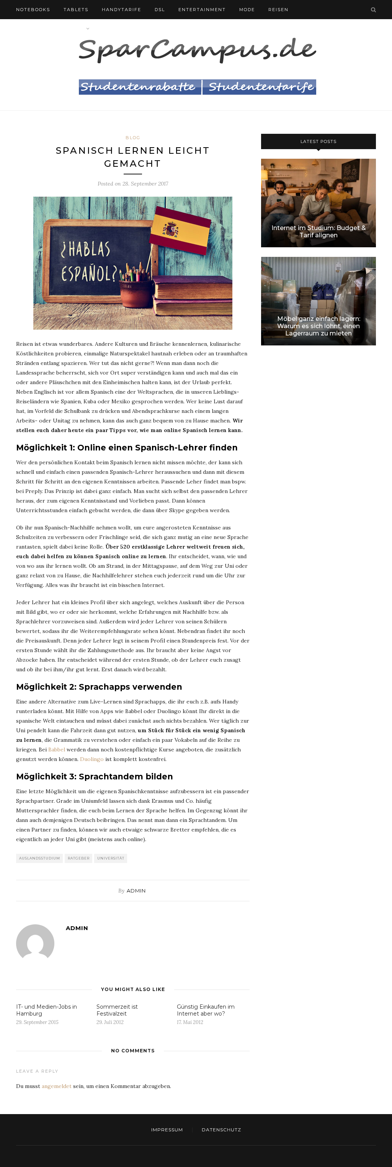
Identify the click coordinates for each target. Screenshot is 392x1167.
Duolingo (92, 759)
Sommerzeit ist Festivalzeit (117, 1010)
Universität (110, 858)
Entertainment (202, 9)
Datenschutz (221, 1129)
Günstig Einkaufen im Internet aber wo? (206, 1010)
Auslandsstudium (39, 858)
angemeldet (57, 1086)
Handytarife (121, 9)
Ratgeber (79, 858)
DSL (160, 9)
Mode (247, 9)
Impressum (167, 1129)
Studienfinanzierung (49, 28)
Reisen (278, 9)
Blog (110, 28)
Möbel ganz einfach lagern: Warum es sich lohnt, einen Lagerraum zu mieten (318, 326)
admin (136, 891)
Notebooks (33, 9)
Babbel (56, 749)
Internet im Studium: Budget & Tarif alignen (318, 231)
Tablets (76, 9)
